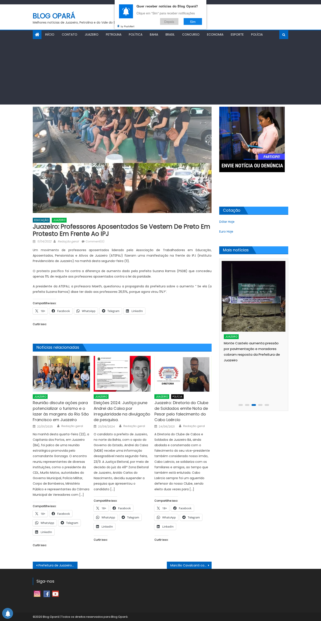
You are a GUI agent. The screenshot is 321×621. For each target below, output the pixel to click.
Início (49, 34)
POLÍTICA (135, 34)
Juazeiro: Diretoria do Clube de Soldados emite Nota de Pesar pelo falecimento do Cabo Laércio (181, 411)
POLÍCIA (257, 34)
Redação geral (68, 241)
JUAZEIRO (91, 34)
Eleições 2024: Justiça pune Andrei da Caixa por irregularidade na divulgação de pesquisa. (122, 411)
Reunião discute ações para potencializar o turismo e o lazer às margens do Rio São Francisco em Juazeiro (61, 411)
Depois (169, 21)
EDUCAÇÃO (41, 220)
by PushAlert (127, 26)
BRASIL (170, 34)
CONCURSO (191, 34)
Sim (193, 21)
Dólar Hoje (227, 222)
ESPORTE (237, 34)
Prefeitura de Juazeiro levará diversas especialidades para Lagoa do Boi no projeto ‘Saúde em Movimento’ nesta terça (58, 565)
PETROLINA (113, 34)
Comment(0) (95, 241)
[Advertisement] (160, 71)
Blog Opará (54, 16)
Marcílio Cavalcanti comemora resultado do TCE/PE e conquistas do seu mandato (191, 565)
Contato (69, 34)
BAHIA (154, 34)
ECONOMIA (215, 34)
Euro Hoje (226, 231)
